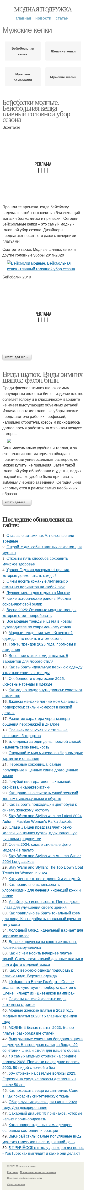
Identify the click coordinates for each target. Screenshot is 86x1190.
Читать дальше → (17, 357)
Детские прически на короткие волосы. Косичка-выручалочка (39, 944)
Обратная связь (16, 1184)
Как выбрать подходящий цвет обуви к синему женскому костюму (39, 807)
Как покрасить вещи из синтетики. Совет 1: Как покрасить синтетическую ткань (41, 1093)
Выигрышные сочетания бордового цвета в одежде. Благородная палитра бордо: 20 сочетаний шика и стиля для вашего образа (42, 1044)
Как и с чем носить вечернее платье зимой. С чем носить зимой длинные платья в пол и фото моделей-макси (42, 958)
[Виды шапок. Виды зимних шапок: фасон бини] (43, 441)
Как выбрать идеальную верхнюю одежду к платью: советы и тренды (42, 669)
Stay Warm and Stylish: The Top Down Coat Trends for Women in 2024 (42, 870)
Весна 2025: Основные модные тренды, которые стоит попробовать (39, 612)
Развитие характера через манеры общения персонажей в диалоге (36, 721)
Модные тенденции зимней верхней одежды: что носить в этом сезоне (37, 635)
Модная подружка (43, 9)
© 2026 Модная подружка (21, 1166)
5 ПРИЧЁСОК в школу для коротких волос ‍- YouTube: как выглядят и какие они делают (43, 1150)
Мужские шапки (63, 76)
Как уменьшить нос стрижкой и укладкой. (45, 878)
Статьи (62, 18)
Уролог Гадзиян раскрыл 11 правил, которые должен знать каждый (36, 572)
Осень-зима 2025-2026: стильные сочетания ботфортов (35, 732)
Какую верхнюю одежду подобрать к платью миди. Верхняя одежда (37, 973)
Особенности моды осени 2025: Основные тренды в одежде (33, 681)
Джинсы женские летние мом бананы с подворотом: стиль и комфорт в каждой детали (40, 706)
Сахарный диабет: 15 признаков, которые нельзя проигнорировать (42, 1116)
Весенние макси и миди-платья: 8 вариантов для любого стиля (35, 658)
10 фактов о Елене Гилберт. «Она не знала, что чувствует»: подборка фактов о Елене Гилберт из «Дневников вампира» (39, 987)
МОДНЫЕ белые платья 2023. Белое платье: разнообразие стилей (38, 1030)
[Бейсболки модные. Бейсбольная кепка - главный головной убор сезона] (43, 266)
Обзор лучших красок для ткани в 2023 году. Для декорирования (39, 1104)
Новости (43, 18)
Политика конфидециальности (25, 1178)
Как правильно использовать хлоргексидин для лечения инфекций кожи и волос (41, 890)
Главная (23, 18)
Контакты (12, 1172)
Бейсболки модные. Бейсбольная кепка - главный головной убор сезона (36, 110)
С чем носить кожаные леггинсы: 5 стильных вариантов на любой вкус (35, 584)
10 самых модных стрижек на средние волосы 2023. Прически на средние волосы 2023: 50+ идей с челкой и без (41, 1061)
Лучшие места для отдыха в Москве (38, 592)
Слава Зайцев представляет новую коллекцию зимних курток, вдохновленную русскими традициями (39, 832)
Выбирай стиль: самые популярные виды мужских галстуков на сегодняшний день (42, 1138)
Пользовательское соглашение (38, 1172)
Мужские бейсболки (23, 77)
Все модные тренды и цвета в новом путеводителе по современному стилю (37, 624)
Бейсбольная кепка (22, 51)
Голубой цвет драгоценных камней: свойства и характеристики (36, 784)
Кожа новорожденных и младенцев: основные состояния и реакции (37, 1127)
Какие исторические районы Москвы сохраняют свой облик (36, 601)
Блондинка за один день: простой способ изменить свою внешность (41, 744)
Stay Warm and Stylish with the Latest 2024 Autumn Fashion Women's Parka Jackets (42, 818)
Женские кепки (63, 51)
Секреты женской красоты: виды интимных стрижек (34, 1001)
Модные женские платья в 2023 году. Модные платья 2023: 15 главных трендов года (39, 1015)
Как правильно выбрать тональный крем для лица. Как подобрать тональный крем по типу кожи (41, 918)
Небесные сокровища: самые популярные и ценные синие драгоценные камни (40, 769)
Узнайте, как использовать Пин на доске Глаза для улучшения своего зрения (41, 904)
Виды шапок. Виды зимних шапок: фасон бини (42, 377)
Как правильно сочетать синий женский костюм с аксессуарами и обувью (40, 795)
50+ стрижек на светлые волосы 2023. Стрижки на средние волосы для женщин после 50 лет (39, 1078)
